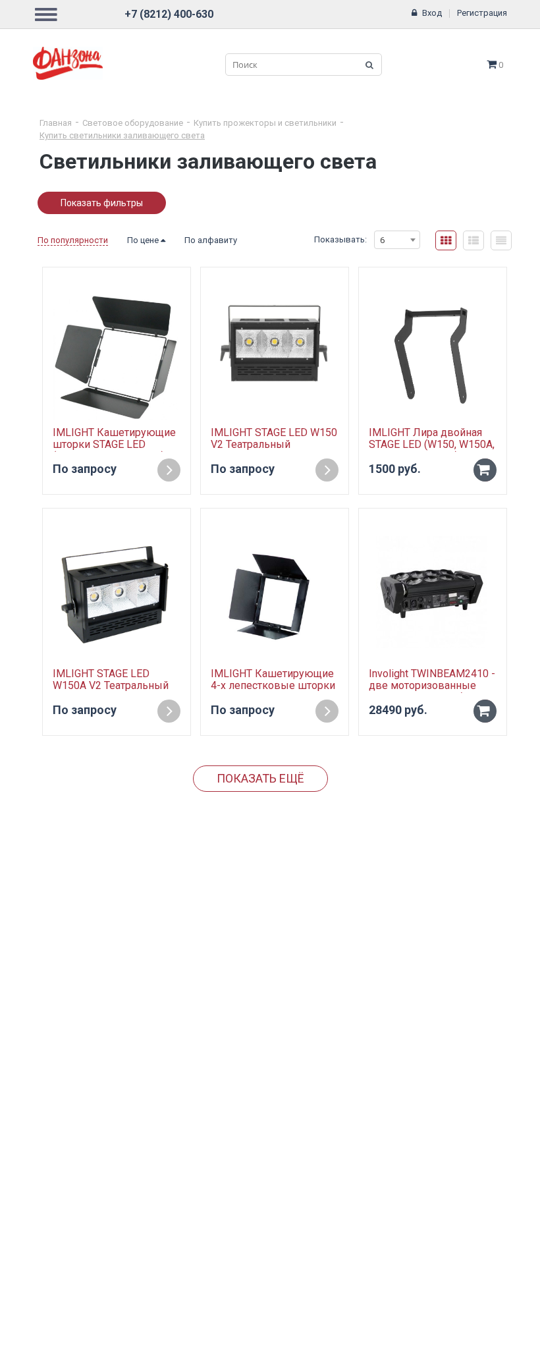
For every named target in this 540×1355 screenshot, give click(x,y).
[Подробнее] (168, 470)
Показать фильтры (102, 203)
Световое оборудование (132, 123)
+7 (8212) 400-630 (168, 14)
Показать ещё (260, 778)
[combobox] (397, 240)
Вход (432, 13)
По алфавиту (210, 240)
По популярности (73, 240)
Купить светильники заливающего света (122, 135)
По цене (144, 240)
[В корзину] (485, 470)
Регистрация (482, 13)
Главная (56, 123)
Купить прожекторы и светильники (265, 123)
